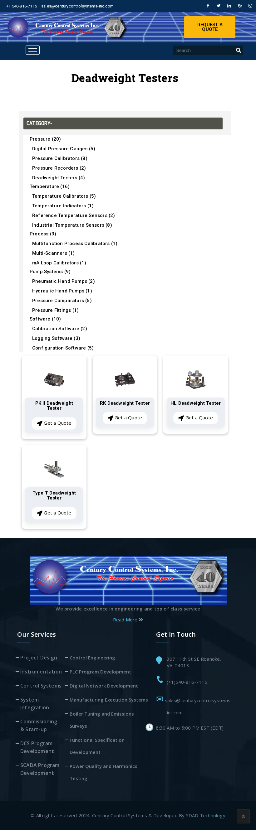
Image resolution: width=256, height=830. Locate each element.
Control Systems (41, 685)
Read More (126, 619)
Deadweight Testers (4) (58, 178)
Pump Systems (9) (50, 271)
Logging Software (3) (56, 338)
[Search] (238, 50)
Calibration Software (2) (59, 328)
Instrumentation (41, 671)
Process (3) (43, 234)
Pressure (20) (45, 139)
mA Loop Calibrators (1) (59, 263)
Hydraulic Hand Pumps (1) (62, 291)
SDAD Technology (205, 815)
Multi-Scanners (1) (53, 253)
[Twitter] (217, 6)
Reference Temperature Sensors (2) (73, 215)
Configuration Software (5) (63, 348)
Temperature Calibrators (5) (64, 196)
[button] (209, 27)
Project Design (38, 657)
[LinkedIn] (228, 6)
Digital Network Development (104, 686)
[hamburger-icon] (33, 50)
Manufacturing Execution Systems (109, 700)
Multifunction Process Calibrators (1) (74, 243)
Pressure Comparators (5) (62, 300)
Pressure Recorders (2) (59, 168)
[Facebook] (207, 6)
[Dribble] (239, 6)
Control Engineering (92, 657)
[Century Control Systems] (128, 580)
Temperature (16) (50, 186)
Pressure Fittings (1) (55, 310)
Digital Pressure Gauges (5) (63, 149)
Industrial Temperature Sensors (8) (72, 225)
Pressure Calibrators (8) (59, 158)
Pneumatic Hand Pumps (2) (63, 281)
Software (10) (45, 319)
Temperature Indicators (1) (63, 206)
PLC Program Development (100, 671)
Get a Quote (56, 423)
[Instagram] (249, 6)
